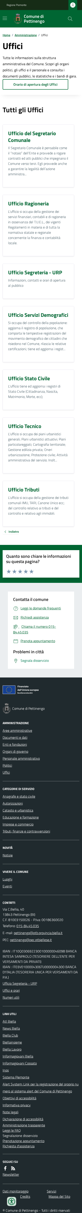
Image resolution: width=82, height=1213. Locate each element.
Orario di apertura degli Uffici (35, 84)
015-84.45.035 (27, 925)
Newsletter (11, 1174)
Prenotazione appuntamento (23, 1140)
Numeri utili (11, 997)
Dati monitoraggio (15, 1191)
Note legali (10, 1112)
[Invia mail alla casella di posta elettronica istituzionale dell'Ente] (38, 932)
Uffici (6, 772)
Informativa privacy (17, 1105)
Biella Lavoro (12, 1049)
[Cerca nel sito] (68, 19)
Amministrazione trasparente (24, 1125)
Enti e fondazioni (15, 744)
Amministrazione (26, 35)
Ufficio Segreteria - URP (20, 983)
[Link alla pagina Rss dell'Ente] (13, 1168)
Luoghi (7, 879)
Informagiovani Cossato (20, 1063)
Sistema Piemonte (16, 1077)
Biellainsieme (12, 1042)
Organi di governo (15, 751)
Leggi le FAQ (12, 1130)
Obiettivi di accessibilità (19, 1098)
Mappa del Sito (59, 1196)
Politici (7, 765)
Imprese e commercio (18, 824)
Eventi (7, 886)
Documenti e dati (15, 737)
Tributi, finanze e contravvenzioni (26, 831)
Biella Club (10, 1035)
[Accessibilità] (11, 1201)
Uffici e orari (11, 990)
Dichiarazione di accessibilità (23, 1119)
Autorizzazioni (13, 803)
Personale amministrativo (21, 758)
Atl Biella (9, 1021)
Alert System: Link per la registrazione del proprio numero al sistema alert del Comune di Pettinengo (41, 1088)
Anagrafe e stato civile (19, 796)
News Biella (11, 1028)
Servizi (51, 1191)
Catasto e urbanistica (18, 810)
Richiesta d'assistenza (19, 1146)
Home (6, 35)
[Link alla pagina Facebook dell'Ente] (5, 1168)
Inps (6, 1070)
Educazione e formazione (21, 817)
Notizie (8, 855)
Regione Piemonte (16, 5)
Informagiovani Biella (18, 1056)
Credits (25, 1196)
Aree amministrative (17, 730)
